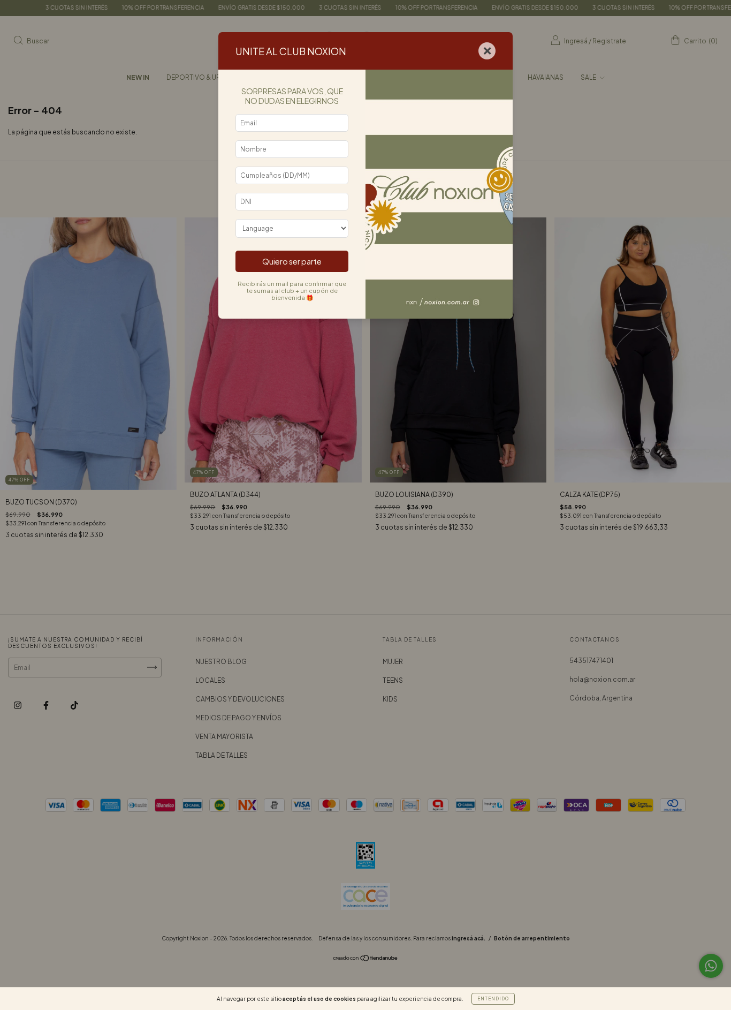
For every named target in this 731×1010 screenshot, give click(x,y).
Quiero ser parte (292, 261)
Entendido (493, 998)
